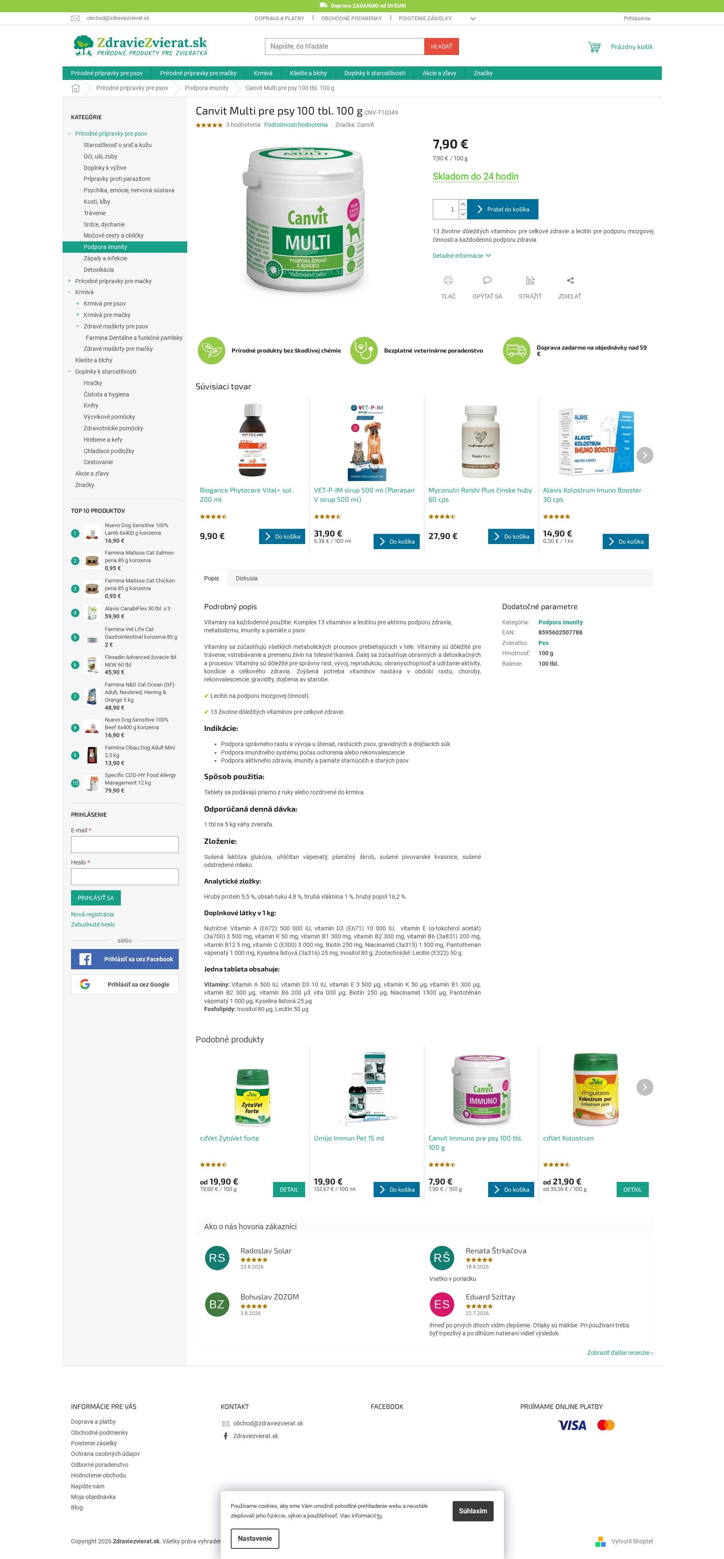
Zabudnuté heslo (93, 924)
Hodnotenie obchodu (98, 1475)
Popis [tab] (211, 578)
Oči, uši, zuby (100, 156)
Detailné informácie (458, 255)
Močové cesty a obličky (114, 235)
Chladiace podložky (109, 451)
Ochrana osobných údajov (105, 1453)
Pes (543, 643)
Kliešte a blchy (93, 360)
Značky (84, 484)
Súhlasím (473, 1511)
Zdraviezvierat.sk (255, 1436)
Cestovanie (98, 462)
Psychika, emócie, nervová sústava (129, 190)
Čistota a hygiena (106, 394)
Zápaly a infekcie (105, 258)
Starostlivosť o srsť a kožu (118, 145)
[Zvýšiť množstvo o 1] (463, 204)
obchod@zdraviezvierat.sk (268, 1423)
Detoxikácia (99, 269)
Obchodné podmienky (351, 18)
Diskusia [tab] (247, 578)
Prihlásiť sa (96, 897)
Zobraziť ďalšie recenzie (618, 1352)
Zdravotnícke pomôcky (113, 428)
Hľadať (441, 46)
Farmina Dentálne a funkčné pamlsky (134, 337)
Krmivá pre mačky (107, 315)
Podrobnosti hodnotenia (296, 124)
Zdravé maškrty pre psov (116, 326)
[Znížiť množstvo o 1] (463, 214)
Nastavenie (255, 1538)
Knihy (91, 405)
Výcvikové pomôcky (109, 416)
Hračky (93, 383)
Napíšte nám (87, 1486)
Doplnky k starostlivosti (105, 371)
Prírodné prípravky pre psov (111, 133)
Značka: (354, 124)
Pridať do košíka (508, 209)
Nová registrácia (92, 914)
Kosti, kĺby (97, 201)
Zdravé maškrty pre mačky (118, 348)
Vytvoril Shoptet (632, 1541)
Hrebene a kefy (103, 439)
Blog (77, 1507)
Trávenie (95, 213)
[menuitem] (107, 73)
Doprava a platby (279, 18)
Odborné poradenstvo (99, 1464)
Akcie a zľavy (92, 473)
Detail (289, 1189)
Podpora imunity (105, 246)
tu (379, 1516)
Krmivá (84, 292)
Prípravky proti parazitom (117, 178)
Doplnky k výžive (105, 167)
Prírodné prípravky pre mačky (113, 281)
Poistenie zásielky (425, 18)
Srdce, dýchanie (104, 224)
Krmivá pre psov (105, 303)
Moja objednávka (93, 1496)
